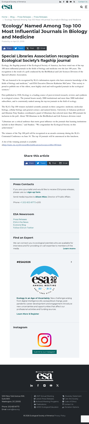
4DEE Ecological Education (47, 407)
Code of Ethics (70, 402)
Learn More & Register (28, 314)
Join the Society (71, 399)
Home (4, 17)
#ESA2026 (24, 262)
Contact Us (82, 2)
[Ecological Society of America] (7, 7)
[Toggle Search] (81, 7)
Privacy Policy (59, 416)
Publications (41, 404)
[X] (74, 1)
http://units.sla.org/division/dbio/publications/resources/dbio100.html (32, 144)
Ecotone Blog (19, 225)
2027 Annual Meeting (45, 396)
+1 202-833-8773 (28, 202)
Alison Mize (41, 197)
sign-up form (33, 192)
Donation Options (71, 407)
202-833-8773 (13, 407)
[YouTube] (70, 1)
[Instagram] (67, 1)
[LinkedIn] (60, 1)
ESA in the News (20, 222)
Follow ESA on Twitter (23, 228)
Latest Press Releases (44, 399)
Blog (12, 17)
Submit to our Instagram (44, 352)
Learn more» (69, 248)
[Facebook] (63, 1)
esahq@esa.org (13, 409)
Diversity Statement (73, 396)
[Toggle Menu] (86, 7)
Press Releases (24, 17)
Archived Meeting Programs (47, 402)
